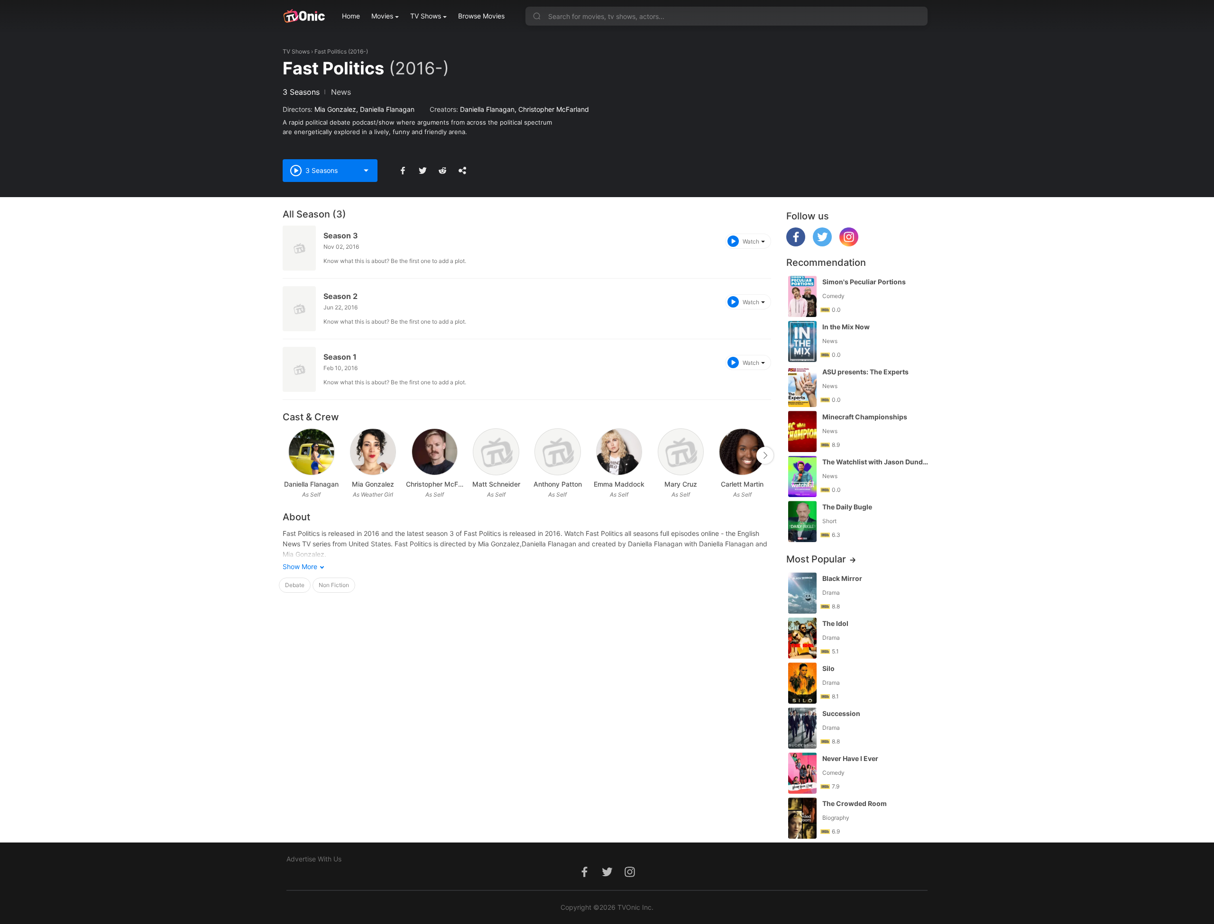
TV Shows (425, 16)
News (341, 92)
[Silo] (802, 683)
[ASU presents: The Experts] (802, 386)
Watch (751, 241)
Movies (382, 16)
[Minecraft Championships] (802, 431)
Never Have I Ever (850, 758)
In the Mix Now (846, 327)
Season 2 (340, 296)
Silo (828, 668)
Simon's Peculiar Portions (864, 282)
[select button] (366, 170)
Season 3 (340, 235)
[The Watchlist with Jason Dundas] (802, 476)
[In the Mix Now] (802, 341)
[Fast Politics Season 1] (299, 369)
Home (351, 16)
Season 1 (340, 357)
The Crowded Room (854, 803)
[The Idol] (802, 638)
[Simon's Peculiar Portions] (802, 296)
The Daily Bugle (847, 507)
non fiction (334, 585)
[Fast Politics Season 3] (299, 248)
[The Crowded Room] (802, 818)
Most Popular (816, 559)
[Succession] (802, 728)
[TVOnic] (304, 16)
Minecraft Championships (864, 417)
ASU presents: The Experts (865, 372)
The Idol (835, 623)
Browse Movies (481, 16)
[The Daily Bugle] (802, 521)
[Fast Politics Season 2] (299, 308)
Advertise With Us (313, 859)
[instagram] (848, 244)
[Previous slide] (288, 455)
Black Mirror (842, 578)
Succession (841, 713)
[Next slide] (764, 455)
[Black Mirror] (802, 593)
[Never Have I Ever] (802, 773)
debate (294, 585)
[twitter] (822, 244)
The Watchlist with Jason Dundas (875, 462)
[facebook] (795, 244)
